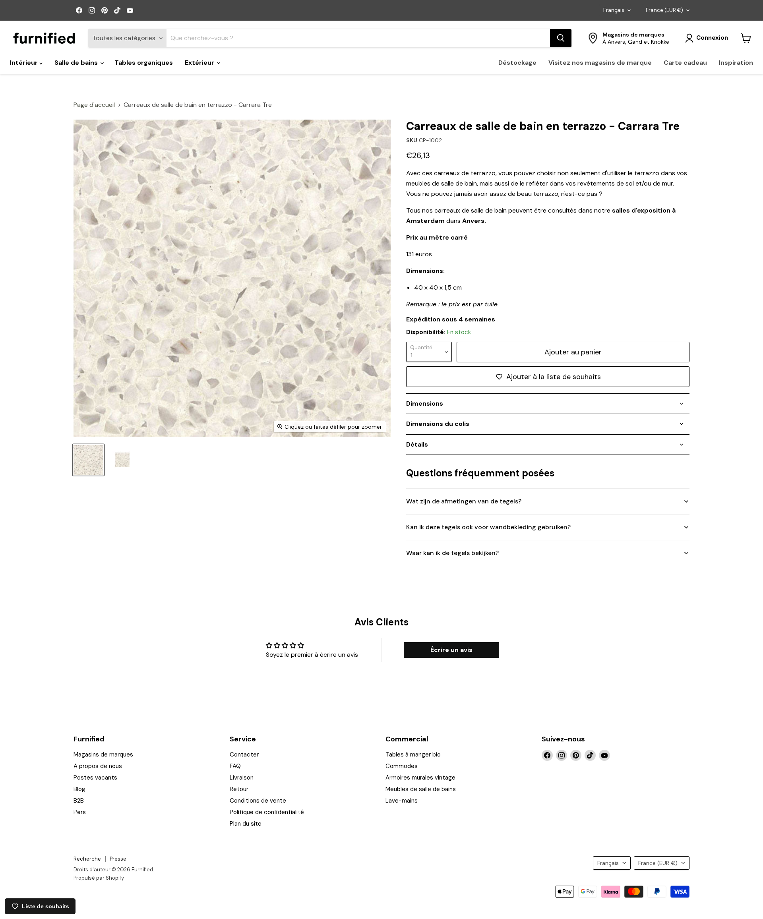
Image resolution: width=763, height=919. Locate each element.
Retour (239, 789)
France (664, 10)
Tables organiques (143, 62)
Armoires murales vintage (420, 778)
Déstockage (517, 62)
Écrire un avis (451, 650)
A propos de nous (98, 766)
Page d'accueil (94, 104)
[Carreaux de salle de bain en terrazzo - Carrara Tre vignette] (88, 460)
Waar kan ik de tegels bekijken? (452, 553)
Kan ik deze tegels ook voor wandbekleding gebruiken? (488, 527)
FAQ (235, 766)
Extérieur (200, 62)
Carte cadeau (685, 62)
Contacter (244, 754)
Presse (118, 858)
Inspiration (736, 62)
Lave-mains (401, 801)
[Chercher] (560, 38)
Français (613, 10)
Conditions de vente (258, 801)
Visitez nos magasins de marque (600, 62)
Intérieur (24, 62)
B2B (79, 801)
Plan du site (245, 824)
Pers (80, 812)
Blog (79, 789)
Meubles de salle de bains (420, 789)
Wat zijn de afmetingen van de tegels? (463, 501)
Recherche (87, 858)
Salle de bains (76, 62)
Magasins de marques (103, 754)
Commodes (401, 766)
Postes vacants (95, 778)
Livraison (242, 778)
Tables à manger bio (413, 754)
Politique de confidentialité (267, 812)
